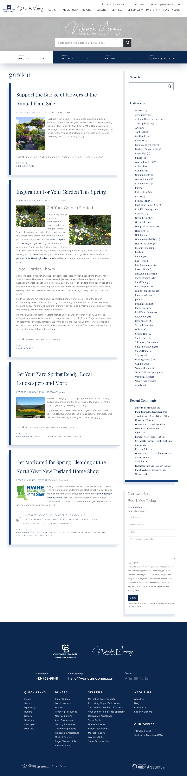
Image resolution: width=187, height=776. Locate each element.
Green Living (70, 532)
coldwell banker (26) (145, 162)
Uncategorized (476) (145, 359)
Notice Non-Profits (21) (147, 290)
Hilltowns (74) (142, 230)
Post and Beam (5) (144, 303)
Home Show (72, 519)
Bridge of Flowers (36, 157)
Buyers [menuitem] (86, 9)
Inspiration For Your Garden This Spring (61, 191)
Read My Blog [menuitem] (171, 9)
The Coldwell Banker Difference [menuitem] (105, 707)
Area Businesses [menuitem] (64, 720)
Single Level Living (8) (146, 346)
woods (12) (140, 385)
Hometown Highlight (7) (147, 239)
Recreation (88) (143, 316)
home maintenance (60, 523)
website (35, 286)
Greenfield (22, 436)
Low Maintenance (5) (145, 265)
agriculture (54, 436)
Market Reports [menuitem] (63, 737)
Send (133, 597)
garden (45, 427)
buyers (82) (140, 157)
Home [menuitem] (27, 698)
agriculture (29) (143, 114)
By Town (67, 58)
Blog (136, 703)
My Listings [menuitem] (70, 9)
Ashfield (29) (141, 132)
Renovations (37, 532)
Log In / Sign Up (143, 711)
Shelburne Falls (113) (145, 338)
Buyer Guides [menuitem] (62, 698)
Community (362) (144, 174)
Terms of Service (133, 606)
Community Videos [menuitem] (65, 728)
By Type (110, 58)
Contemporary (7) (144, 183)
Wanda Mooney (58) (145, 368)
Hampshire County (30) (147, 226)
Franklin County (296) (146, 209)
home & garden (59, 427)
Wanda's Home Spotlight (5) (149, 372)
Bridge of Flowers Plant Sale (64, 157)
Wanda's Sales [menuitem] (63, 745)
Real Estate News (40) (146, 312)
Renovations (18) (143, 320)
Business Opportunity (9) (148, 149)
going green (61, 515)
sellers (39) (140, 329)
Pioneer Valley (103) (145, 295)
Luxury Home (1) (143, 269)
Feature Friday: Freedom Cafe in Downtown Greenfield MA (150, 426)
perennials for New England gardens (35, 258)
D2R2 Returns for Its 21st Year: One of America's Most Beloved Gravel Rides (152, 413)
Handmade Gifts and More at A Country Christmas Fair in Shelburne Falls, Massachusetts (153, 469)
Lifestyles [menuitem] (134, 9)
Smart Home (100, 532)
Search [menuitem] (53, 9)
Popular (23, 58)
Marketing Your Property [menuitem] (102, 698)
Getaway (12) (141, 213)
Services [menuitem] (117, 9)
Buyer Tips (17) (142, 153)
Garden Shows (44, 339)
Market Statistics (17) (145, 277)
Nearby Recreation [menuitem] (65, 724)
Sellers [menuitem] (101, 9)
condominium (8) (144, 179)
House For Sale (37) (145, 243)
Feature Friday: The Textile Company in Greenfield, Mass (153, 455)
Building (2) (141, 140)
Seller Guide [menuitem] (94, 720)
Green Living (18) (144, 218)
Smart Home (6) (143, 350)
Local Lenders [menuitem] (63, 703)
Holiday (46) (141, 235)
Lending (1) (141, 256)
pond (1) (139, 299)
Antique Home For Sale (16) (149, 119)
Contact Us (140, 707)
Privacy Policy (133, 590)
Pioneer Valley (24, 348)
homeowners (30, 515)
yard (71, 427)
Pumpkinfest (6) (143, 308)
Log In (108, 5)
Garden (100, 157)
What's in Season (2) (145, 381)
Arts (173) (139, 127)
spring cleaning (88, 519)
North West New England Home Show (43, 519)
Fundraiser (89, 157)
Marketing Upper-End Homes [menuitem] (104, 703)
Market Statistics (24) (146, 273)
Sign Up (119, 5)
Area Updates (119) (144, 123)
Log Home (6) (142, 260)
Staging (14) (141, 355)
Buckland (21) (142, 136)
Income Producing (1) (146, 247)
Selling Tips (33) (143, 333)
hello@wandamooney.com (167, 5)
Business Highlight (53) (147, 145)
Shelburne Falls (25, 166)
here (35, 254)
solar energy (46, 515)
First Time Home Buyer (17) (149, 205)
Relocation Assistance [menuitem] (67, 732)
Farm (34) (140, 196)
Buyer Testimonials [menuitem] (65, 741)
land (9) (139, 252)
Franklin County (72, 436)
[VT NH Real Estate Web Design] (148, 766)
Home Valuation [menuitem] (97, 724)
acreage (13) (141, 110)
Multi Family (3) (143, 282)
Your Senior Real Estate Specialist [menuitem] (106, 711)
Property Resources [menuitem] (66, 711)
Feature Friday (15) (144, 200)
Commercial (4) (143, 170)
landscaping (33, 427)
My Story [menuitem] (151, 9)
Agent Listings (159, 58)
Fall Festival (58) (143, 192)
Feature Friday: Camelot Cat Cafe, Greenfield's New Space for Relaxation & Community (153, 440)
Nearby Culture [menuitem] (63, 715)
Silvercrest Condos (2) (146, 342)
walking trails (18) (144, 363)
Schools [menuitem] (59, 707)
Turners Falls (77, 515)
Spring (56, 339)
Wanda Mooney (27, 112)
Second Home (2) (144, 325)
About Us (139, 698)
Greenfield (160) (143, 222)
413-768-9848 (138, 5)
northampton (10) (144, 286)
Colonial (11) (141, 166)
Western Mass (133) (144, 376)
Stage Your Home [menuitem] (98, 728)
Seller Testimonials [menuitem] (98, 741)
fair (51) (138, 187)
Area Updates (85, 532)
